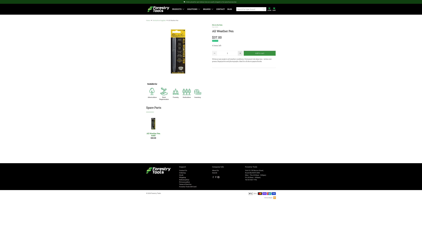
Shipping (182, 177)
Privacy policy (184, 182)
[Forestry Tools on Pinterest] (216, 178)
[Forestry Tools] (158, 9)
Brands (207, 9)
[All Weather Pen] (178, 51)
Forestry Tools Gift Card (187, 187)
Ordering (182, 173)
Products (177, 9)
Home (148, 20)
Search (214, 173)
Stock (181, 175)
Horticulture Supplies (159, 20)
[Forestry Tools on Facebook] (213, 178)
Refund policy (184, 180)
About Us (215, 170)
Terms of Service (185, 184)
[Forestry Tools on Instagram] (218, 178)
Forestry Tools (156, 193)
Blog (229, 9)
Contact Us (183, 170)
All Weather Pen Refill (153, 134)
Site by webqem (268, 197)
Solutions (192, 9)
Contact (220, 9)
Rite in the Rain (217, 25)
